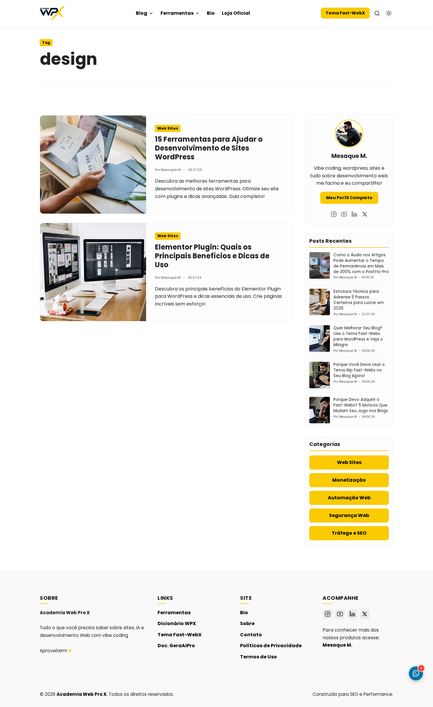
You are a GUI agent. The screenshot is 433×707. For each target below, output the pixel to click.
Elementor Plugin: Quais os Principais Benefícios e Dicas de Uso (212, 256)
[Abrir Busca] (377, 13)
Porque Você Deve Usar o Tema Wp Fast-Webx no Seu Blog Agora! (359, 370)
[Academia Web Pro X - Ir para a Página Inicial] (52, 13)
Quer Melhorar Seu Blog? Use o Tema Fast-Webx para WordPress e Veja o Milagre (358, 336)
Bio (211, 13)
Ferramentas (177, 13)
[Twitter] (365, 214)
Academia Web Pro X (82, 694)
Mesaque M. (337, 645)
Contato (251, 634)
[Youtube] (344, 214)
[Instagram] (334, 214)
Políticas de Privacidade (271, 645)
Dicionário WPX (177, 623)
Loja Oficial (236, 13)
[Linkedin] (354, 214)
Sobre (247, 623)
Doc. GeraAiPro (176, 645)
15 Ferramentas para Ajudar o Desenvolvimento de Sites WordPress (209, 148)
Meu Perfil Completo (349, 198)
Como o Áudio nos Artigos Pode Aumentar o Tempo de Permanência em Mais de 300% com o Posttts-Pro (361, 263)
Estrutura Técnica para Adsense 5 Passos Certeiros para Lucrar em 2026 (358, 300)
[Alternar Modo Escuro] (388, 13)
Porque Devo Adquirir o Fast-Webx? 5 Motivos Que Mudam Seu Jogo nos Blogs (360, 405)
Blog (141, 13)
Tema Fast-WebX (345, 13)
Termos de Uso (258, 656)
